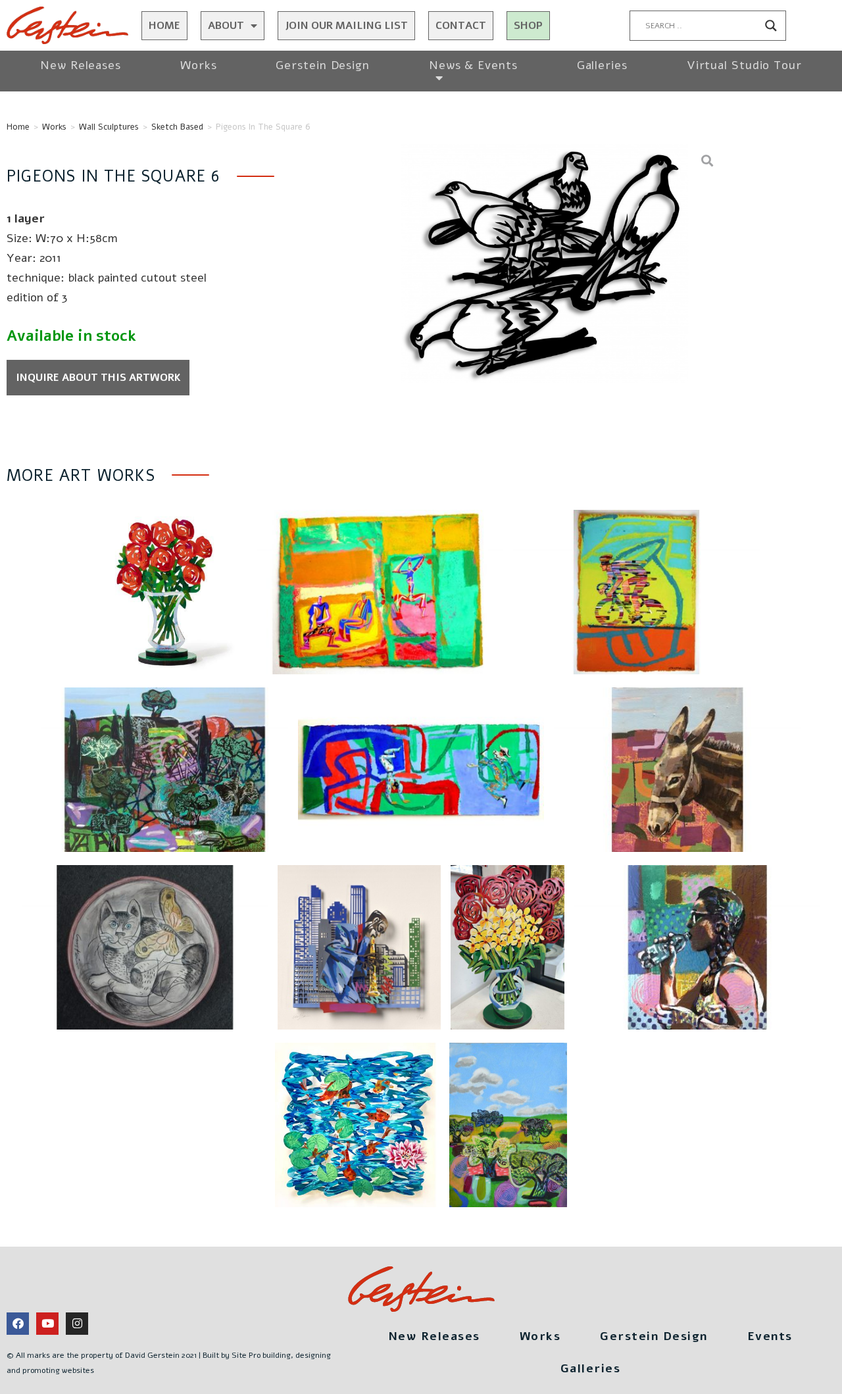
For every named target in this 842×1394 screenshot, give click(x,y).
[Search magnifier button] (771, 25)
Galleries (602, 65)
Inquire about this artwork (98, 377)
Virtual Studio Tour (744, 65)
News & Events (473, 65)
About (226, 25)
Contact (460, 25)
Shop (528, 25)
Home (164, 25)
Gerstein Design (323, 65)
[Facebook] (18, 1323)
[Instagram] (77, 1323)
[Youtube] (47, 1323)
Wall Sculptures (109, 127)
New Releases (80, 65)
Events (770, 1336)
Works (198, 65)
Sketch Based (177, 127)
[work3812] (545, 263)
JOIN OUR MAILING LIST (346, 25)
